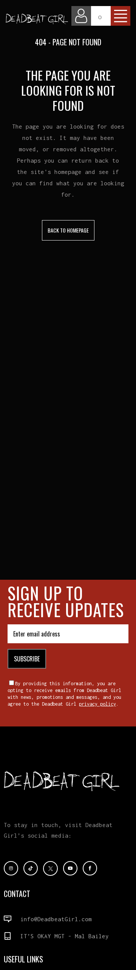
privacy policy (97, 704)
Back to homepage (68, 230)
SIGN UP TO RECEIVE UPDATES (66, 601)
